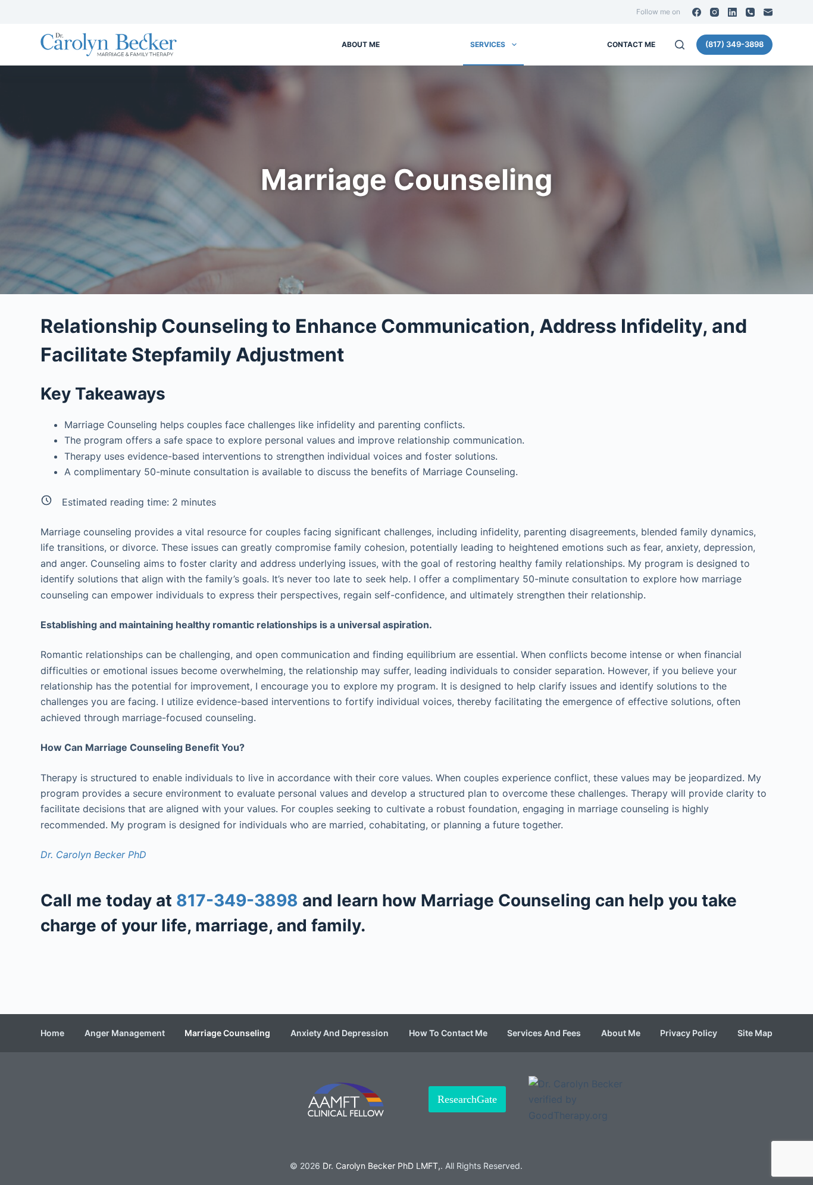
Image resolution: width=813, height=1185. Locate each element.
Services (487, 44)
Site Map (755, 1033)
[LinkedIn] (732, 12)
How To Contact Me (448, 1033)
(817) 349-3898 (734, 44)
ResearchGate (467, 1099)
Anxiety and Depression (339, 1033)
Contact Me (631, 44)
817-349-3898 (237, 900)
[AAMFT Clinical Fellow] (346, 1100)
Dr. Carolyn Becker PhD (93, 854)
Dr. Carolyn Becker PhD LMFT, (381, 1166)
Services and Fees (544, 1033)
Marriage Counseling (227, 1033)
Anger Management (125, 1033)
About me (361, 44)
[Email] (768, 12)
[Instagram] (714, 12)
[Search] (679, 44)
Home (52, 1033)
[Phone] (750, 12)
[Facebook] (696, 12)
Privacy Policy (688, 1033)
